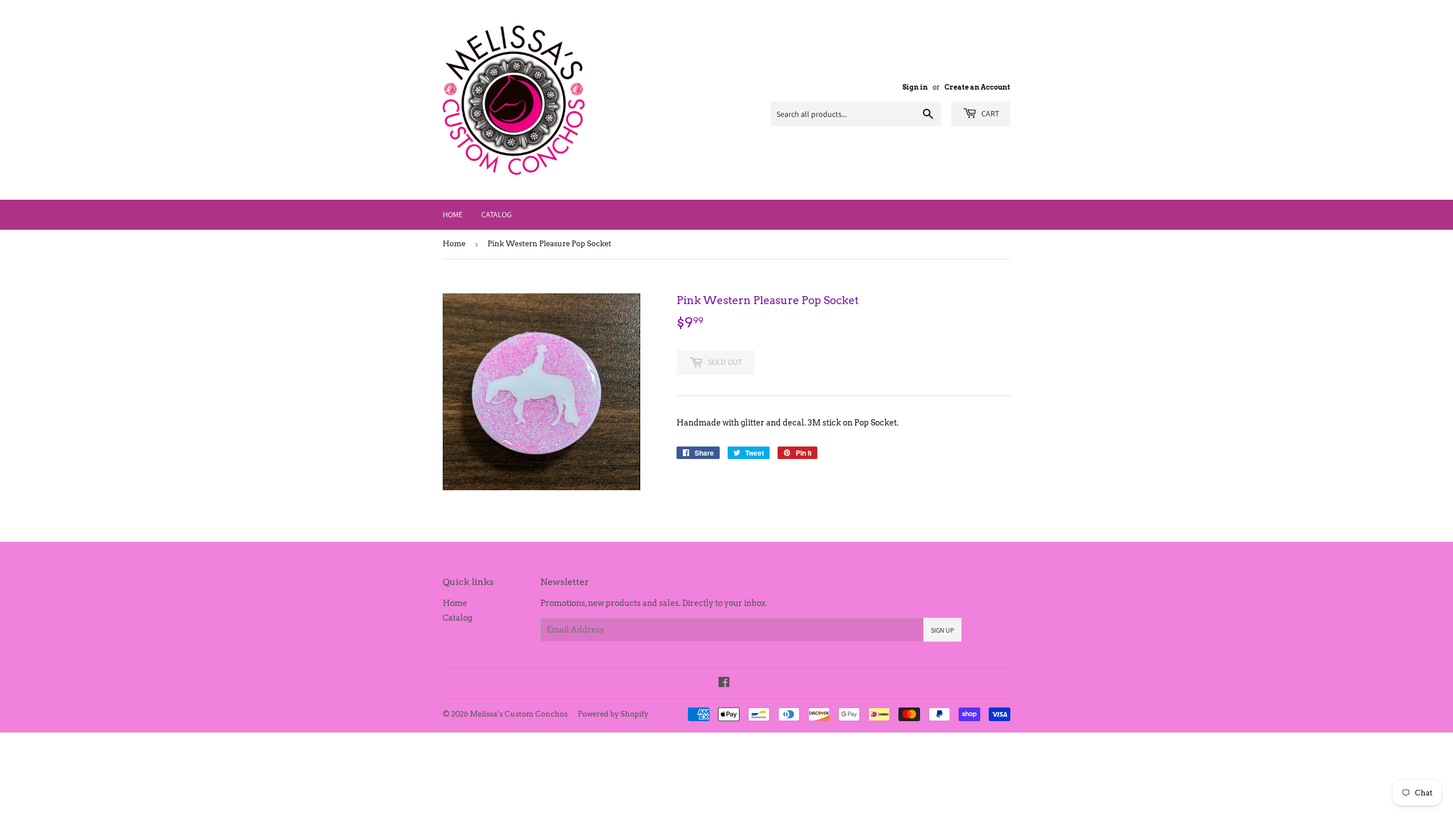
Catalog (496, 214)
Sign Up (942, 630)
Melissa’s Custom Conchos (519, 714)
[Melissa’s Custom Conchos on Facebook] (724, 683)
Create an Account (977, 87)
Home (453, 214)
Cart (989, 113)
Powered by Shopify (613, 714)
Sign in (915, 87)
